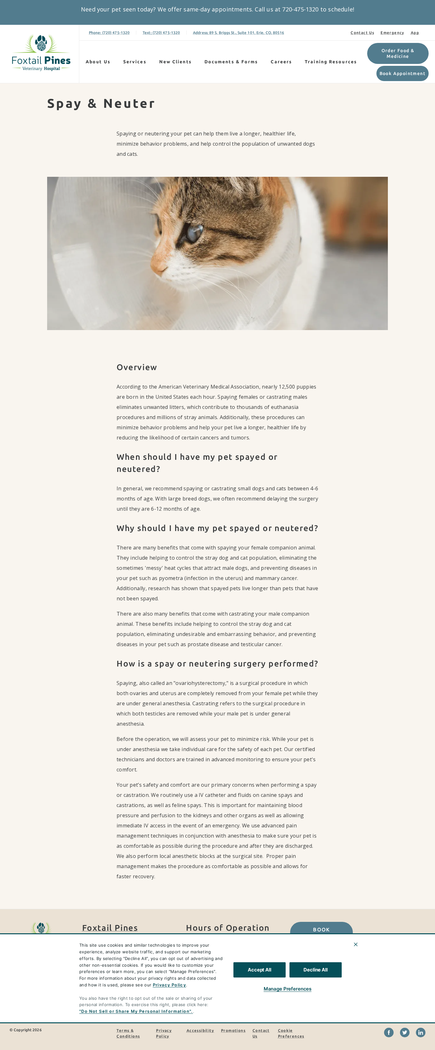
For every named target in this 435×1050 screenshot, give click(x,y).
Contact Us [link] (362, 33)
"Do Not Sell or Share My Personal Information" (135, 1011)
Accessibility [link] (200, 1030)
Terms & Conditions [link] (128, 1033)
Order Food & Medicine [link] (398, 53)
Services (134, 61)
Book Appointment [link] (402, 73)
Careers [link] (281, 61)
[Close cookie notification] (356, 944)
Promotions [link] (233, 1030)
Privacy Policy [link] (164, 1033)
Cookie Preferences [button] (291, 1033)
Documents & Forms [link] (231, 61)
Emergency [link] (392, 33)
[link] (41, 52)
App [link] (415, 33)
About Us (98, 61)
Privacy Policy (169, 984)
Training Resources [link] (331, 61)
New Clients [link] (175, 61)
